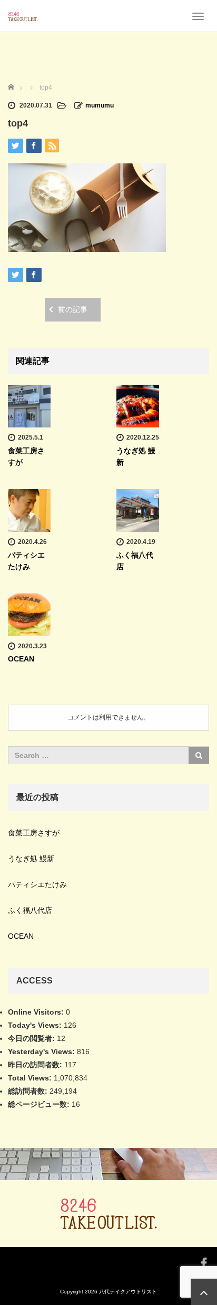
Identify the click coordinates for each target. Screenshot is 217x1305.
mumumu (99, 105)
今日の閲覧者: (32, 1038)
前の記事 (72, 309)
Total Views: (31, 1078)
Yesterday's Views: (42, 1051)
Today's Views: (36, 1025)
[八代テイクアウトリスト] (23, 16)
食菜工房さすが (34, 833)
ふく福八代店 (30, 910)
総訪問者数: (29, 1091)
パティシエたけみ (37, 884)
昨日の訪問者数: (36, 1064)
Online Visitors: (37, 1012)
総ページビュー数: (40, 1104)
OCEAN (21, 659)
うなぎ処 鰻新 (31, 858)
